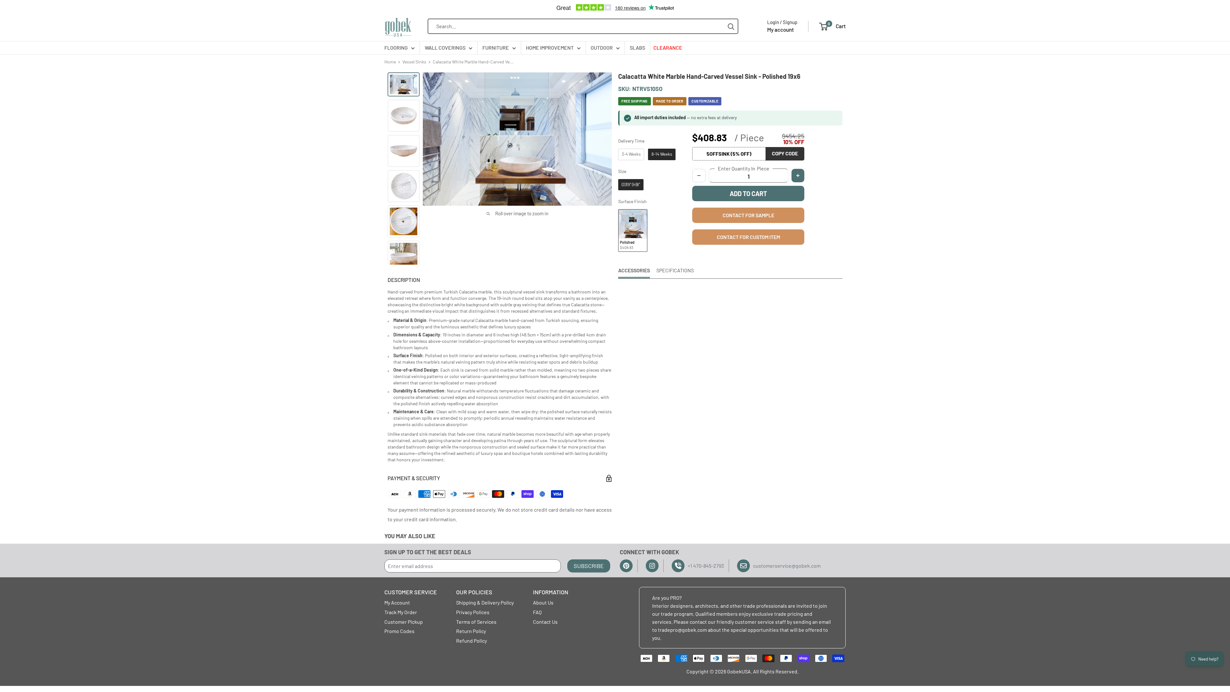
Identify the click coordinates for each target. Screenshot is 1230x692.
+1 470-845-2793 (706, 566)
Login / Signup (782, 22)
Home (390, 61)
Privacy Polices (472, 612)
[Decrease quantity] (699, 175)
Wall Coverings (445, 48)
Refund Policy (471, 641)
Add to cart (748, 193)
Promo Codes (399, 631)
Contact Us (545, 622)
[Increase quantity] (797, 175)
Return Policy (471, 631)
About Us (543, 602)
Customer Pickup (403, 622)
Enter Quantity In (743, 168)
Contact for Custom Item (748, 237)
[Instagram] (652, 566)
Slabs (637, 48)
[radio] (631, 154)
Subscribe (589, 565)
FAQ (537, 612)
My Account (397, 602)
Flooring (396, 48)
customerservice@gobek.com (787, 566)
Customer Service (410, 592)
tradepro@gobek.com (682, 630)
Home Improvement (550, 48)
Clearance (667, 48)
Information (550, 592)
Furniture (495, 48)
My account (780, 29)
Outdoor (602, 48)
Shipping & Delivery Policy (485, 602)
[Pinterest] (626, 566)
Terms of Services (476, 622)
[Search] (731, 26)
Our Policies (474, 592)
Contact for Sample (748, 215)
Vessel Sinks (414, 61)
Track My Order (400, 612)
